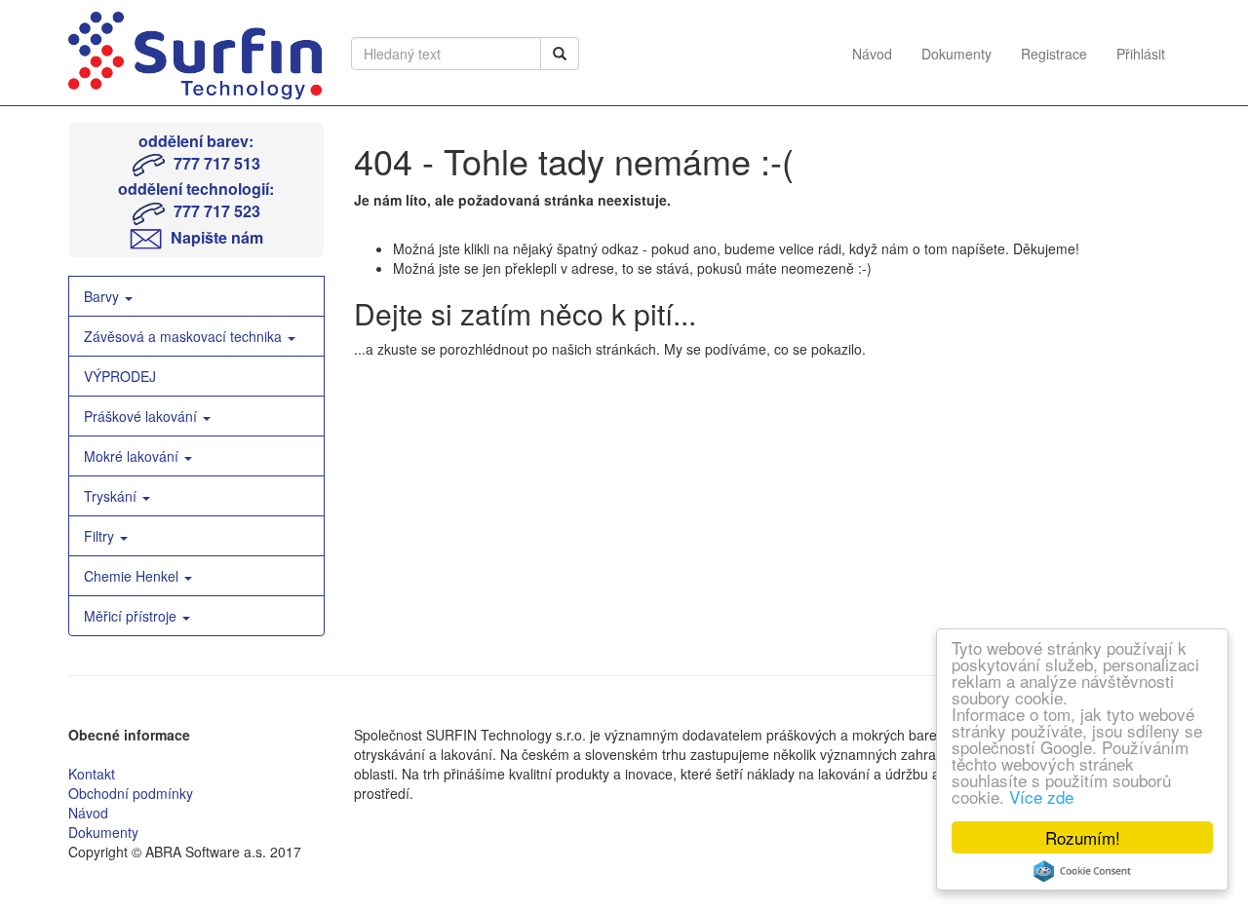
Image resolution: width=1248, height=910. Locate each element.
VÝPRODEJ (120, 376)
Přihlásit (1140, 53)
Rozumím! (1082, 837)
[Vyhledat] (559, 53)
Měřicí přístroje (132, 616)
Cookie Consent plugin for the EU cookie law (1082, 871)
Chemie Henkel (133, 576)
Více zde (1041, 796)
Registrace (1054, 53)
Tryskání (112, 496)
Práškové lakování (142, 416)
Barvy (103, 296)
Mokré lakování (133, 456)
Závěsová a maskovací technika (185, 336)
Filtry (101, 536)
